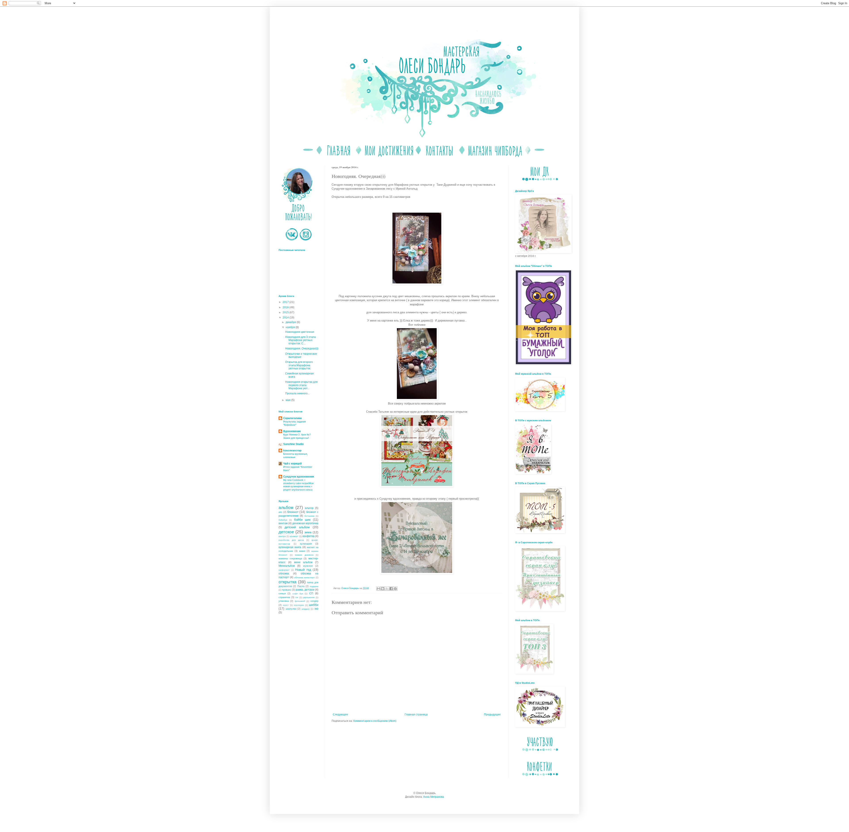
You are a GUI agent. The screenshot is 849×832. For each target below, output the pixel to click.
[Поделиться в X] (387, 588)
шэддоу (306, 609)
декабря (291, 322)
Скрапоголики (292, 418)
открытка (287, 582)
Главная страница (416, 714)
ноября (291, 327)
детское (286, 532)
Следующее (340, 714)
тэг (296, 597)
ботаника (309, 516)
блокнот (292, 512)
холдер (314, 601)
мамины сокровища (290, 558)
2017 (286, 302)
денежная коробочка (305, 523)
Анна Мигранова (433, 796)
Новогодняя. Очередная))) (301, 348)
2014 (286, 317)
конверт (294, 536)
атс (280, 512)
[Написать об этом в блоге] (383, 588)
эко (316, 608)
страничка (284, 597)
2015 (286, 312)
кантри (282, 536)
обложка (284, 573)
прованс (286, 589)
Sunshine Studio (293, 444)
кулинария (306, 543)
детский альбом (297, 527)
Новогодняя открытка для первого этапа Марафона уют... (301, 385)
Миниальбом (287, 565)
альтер (309, 508)
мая (288, 400)
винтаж (283, 523)
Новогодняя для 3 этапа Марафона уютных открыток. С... (300, 340)
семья (282, 593)
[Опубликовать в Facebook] (391, 588)
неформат (284, 570)
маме (302, 551)
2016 (286, 307)
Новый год (303, 569)
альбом (286, 507)
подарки (314, 586)
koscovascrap (292, 450)
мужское (308, 565)
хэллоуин (299, 605)
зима (308, 532)
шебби (313, 605)
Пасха (300, 586)
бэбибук (283, 520)
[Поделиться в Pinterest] (395, 588)
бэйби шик (302, 519)
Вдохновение (292, 431)
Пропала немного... (297, 393)
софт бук (298, 593)
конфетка (308, 536)
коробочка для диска (291, 540)
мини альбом (303, 562)
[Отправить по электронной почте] (378, 588)
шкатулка (291, 608)
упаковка (284, 601)
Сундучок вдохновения (298, 476)
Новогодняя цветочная (299, 331)
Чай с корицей (292, 463)
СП (311, 593)
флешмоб (300, 601)
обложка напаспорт (304, 577)
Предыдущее (492, 714)
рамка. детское (305, 589)
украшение (309, 597)
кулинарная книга (290, 547)
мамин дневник (304, 555)
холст (286, 605)
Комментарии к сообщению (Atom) (374, 720)
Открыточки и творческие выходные (301, 355)
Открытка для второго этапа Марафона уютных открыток (299, 365)
